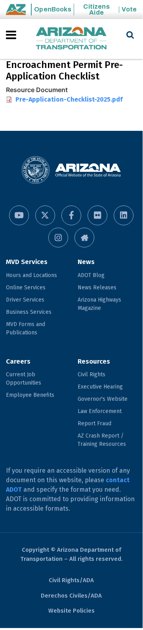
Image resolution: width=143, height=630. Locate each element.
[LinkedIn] (123, 215)
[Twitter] (45, 215)
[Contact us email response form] (84, 237)
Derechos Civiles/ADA (71, 595)
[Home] (71, 39)
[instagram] (58, 237)
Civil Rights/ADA (71, 580)
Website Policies (71, 610)
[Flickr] (97, 215)
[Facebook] (71, 215)
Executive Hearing (100, 386)
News (86, 262)
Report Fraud (94, 423)
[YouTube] (19, 215)
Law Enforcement (100, 411)
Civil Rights (91, 374)
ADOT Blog (91, 275)
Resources (94, 361)
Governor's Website (103, 399)
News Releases (97, 287)
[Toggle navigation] (11, 35)
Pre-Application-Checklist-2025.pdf (68, 99)
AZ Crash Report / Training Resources (102, 439)
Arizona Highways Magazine (99, 303)
